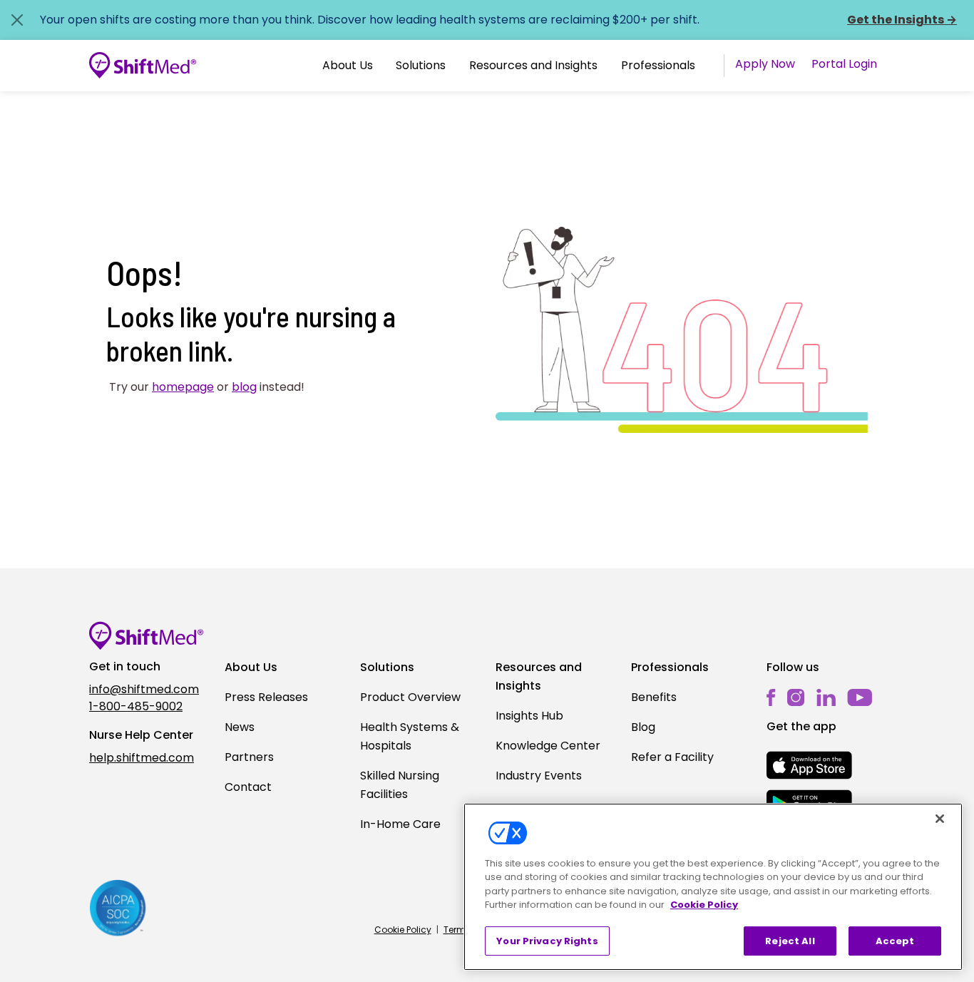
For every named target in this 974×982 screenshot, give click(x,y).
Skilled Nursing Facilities (399, 784)
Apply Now (765, 64)
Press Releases (266, 697)
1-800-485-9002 (136, 706)
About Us (347, 65)
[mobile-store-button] (809, 765)
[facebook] (771, 697)
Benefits (654, 697)
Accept (895, 941)
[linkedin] (826, 697)
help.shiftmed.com (141, 758)
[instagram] (796, 697)
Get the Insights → (902, 19)
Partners (249, 757)
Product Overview (410, 697)
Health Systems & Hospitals (409, 736)
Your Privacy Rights (547, 941)
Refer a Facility (672, 757)
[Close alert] (17, 20)
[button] (347, 65)
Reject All (789, 941)
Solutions (421, 65)
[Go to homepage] (142, 65)
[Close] (939, 818)
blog (244, 387)
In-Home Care (400, 824)
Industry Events (539, 775)
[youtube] (859, 696)
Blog (643, 727)
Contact (248, 787)
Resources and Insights (533, 65)
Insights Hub (529, 715)
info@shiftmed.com (144, 689)
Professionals (658, 65)
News (240, 727)
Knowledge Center (548, 745)
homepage (183, 387)
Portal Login (844, 64)
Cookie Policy (402, 930)
